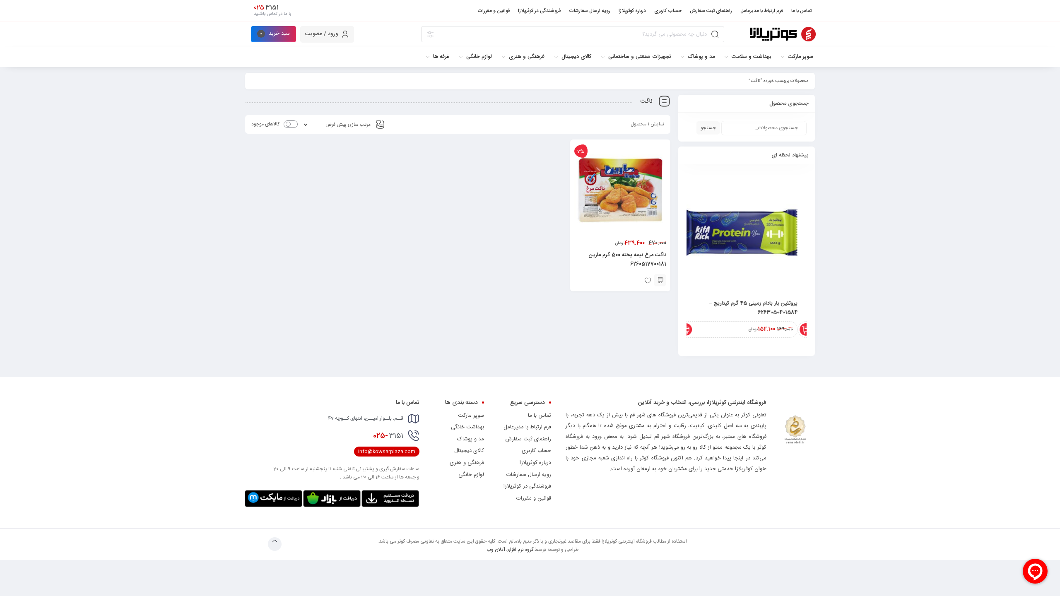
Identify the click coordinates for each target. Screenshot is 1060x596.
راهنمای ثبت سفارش (528, 439)
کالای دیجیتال (469, 450)
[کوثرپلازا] (783, 34)
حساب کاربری (536, 450)
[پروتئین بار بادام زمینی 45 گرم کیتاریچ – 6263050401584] (747, 233)
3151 (388, 436)
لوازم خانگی (471, 474)
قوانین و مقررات (533, 498)
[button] (660, 280)
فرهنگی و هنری (467, 462)
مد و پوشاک (470, 439)
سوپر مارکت (471, 415)
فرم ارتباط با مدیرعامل (527, 427)
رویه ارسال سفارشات (528, 474)
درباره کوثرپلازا (535, 462)
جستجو (708, 128)
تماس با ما (539, 415)
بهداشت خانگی (467, 427)
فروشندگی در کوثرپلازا (527, 486)
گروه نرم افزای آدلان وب (510, 550)
